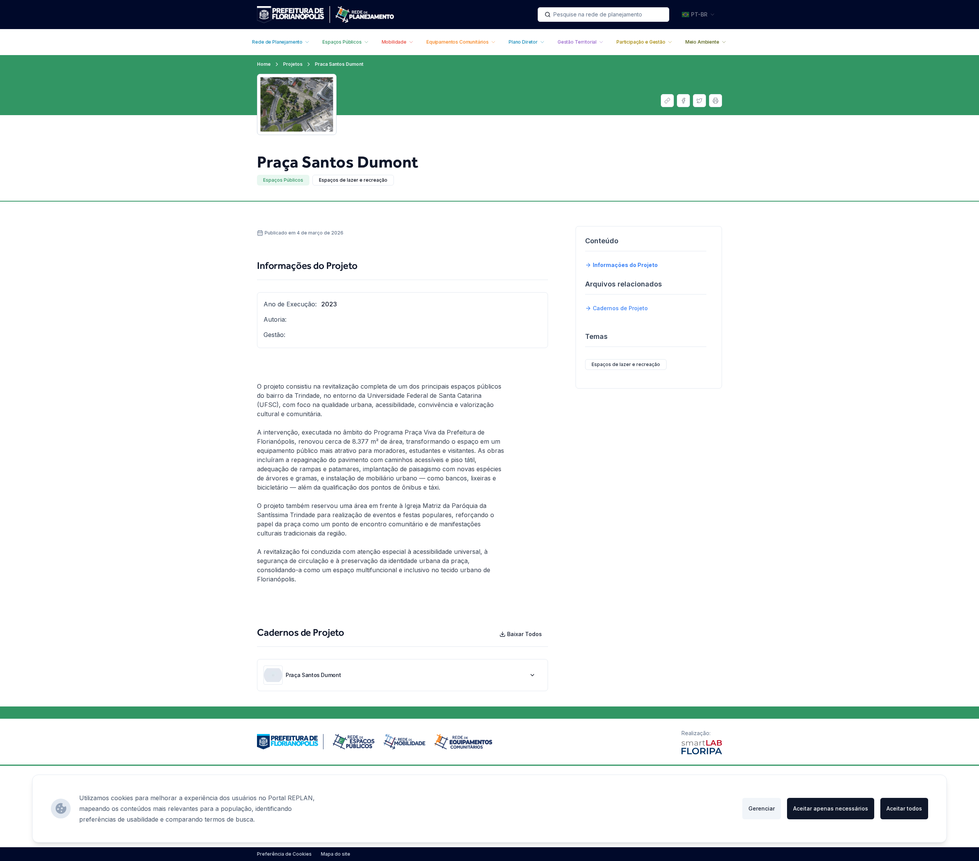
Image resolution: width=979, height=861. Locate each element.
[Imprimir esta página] (715, 100)
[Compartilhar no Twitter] (699, 100)
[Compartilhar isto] (667, 100)
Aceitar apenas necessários (830, 808)
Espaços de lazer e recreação (353, 180)
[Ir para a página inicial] (325, 14)
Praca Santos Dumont (339, 64)
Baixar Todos (524, 634)
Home (264, 64)
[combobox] (603, 14)
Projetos (292, 64)
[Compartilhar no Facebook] (683, 100)
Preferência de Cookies (284, 854)
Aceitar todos (904, 808)
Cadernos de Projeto (620, 308)
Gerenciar (761, 808)
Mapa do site (335, 854)
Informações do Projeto (625, 265)
